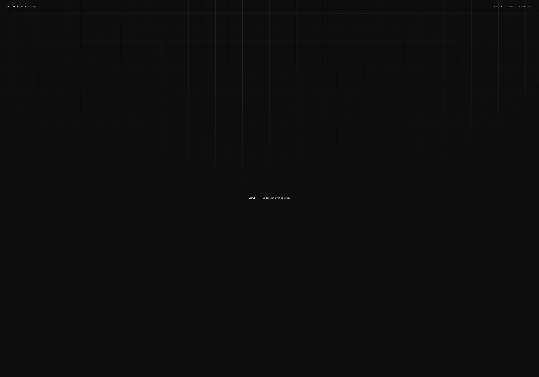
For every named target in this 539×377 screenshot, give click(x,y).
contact (525, 6)
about (510, 6)
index (497, 6)
